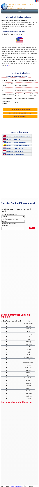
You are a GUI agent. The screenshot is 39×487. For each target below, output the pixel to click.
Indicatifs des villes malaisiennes (20, 113)
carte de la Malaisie (20, 116)
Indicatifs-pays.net (16, 486)
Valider (32, 228)
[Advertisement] (19, 178)
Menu (19, 11)
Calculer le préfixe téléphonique (20, 109)
